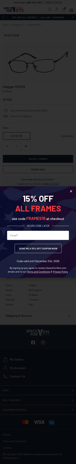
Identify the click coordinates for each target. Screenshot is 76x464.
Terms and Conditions (38, 271)
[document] (38, 232)
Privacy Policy (60, 271)
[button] (71, 191)
